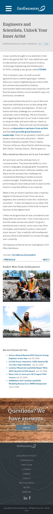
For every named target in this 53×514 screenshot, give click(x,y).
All (40, 44)
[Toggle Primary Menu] (26, 8)
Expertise (26, 492)
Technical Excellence (24, 255)
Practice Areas (26, 483)
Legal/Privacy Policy (26, 456)
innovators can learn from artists (30, 128)
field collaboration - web (26, 286)
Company (26, 469)
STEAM (42, 69)
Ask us (26, 427)
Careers (26, 474)
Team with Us (26, 460)
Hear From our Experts (26, 299)
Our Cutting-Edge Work (26, 334)
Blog (46, 44)
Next (46, 259)
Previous (9, 259)
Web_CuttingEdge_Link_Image (26, 322)
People (26, 487)
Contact (26, 478)
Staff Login (26, 465)
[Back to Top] (26, 446)
